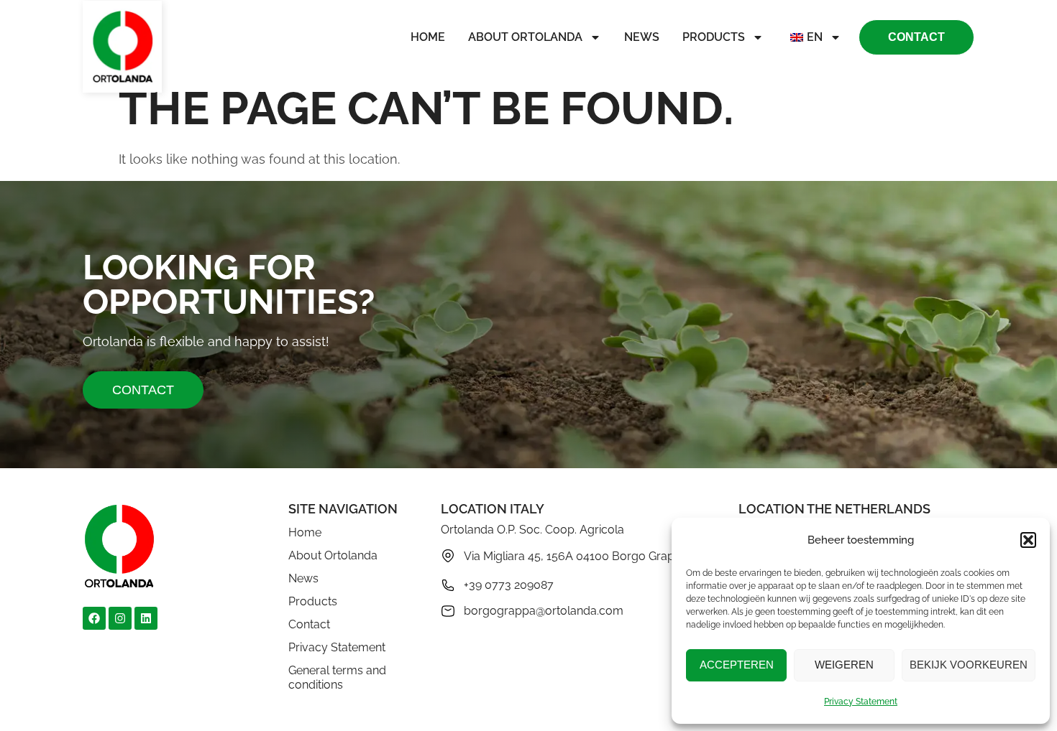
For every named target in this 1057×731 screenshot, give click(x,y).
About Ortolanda (525, 37)
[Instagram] (120, 618)
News (641, 37)
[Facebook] (94, 618)
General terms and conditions (337, 678)
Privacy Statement (860, 702)
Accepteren (737, 664)
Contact (309, 624)
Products (713, 37)
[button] (1028, 540)
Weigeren (844, 664)
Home (428, 37)
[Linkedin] (145, 618)
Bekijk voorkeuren (969, 664)
